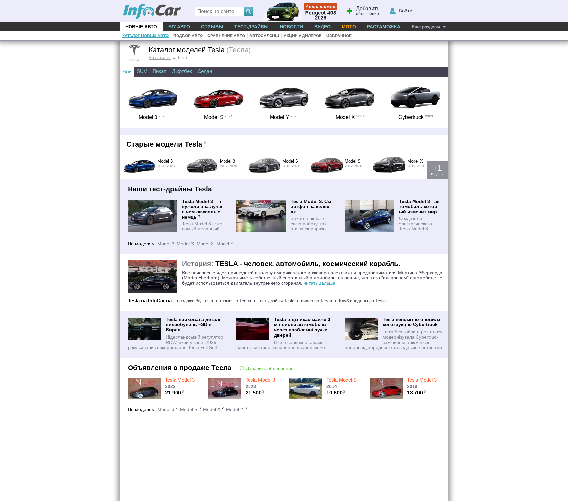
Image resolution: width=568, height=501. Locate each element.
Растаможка (383, 26)
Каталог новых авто (145, 36)
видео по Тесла (316, 300)
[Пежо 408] (298, 11)
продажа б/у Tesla (195, 300)
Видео (322, 26)
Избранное (339, 36)
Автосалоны (264, 36)
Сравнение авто (226, 36)
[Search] (248, 11)
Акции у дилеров (303, 36)
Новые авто (141, 26)
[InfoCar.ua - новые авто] (152, 12)
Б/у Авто (179, 26)
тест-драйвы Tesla (276, 300)
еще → (437, 169)
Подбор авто (188, 36)
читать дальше (319, 283)
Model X (205, 243)
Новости (291, 26)
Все (126, 71)
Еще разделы (426, 26)
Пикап (159, 71)
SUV (142, 71)
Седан (205, 71)
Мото (349, 26)
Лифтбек (182, 71)
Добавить (270, 368)
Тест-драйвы (251, 26)
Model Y (224, 243)
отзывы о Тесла (235, 300)
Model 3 (165, 243)
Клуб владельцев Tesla (362, 300)
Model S (185, 243)
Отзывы (212, 26)
